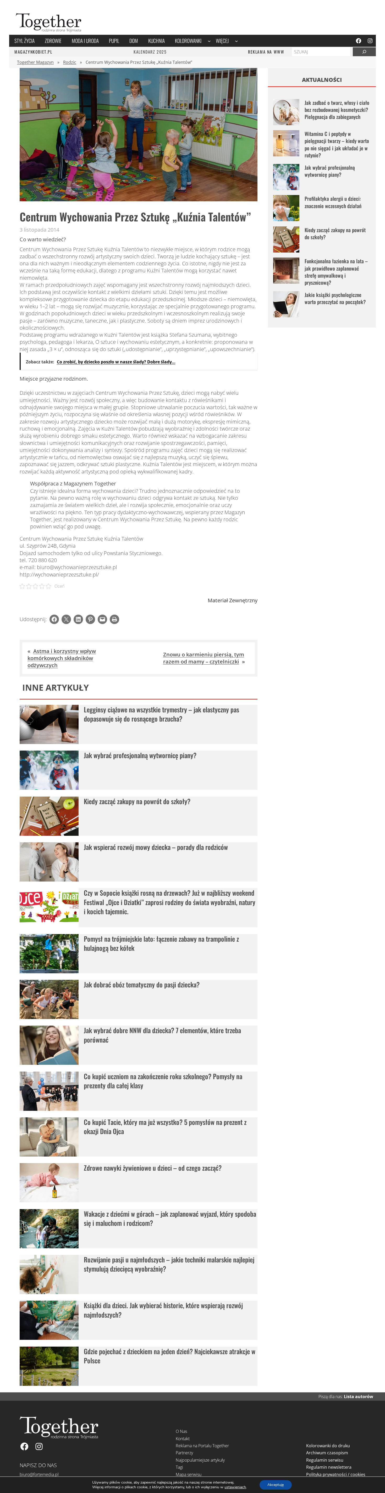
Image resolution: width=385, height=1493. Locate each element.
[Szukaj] (364, 51)
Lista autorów (358, 1396)
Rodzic (69, 62)
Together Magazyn (35, 62)
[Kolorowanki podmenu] (209, 40)
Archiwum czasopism (327, 1453)
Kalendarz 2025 (150, 52)
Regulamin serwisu (324, 1460)
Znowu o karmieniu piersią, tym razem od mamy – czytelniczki (203, 658)
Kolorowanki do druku (328, 1446)
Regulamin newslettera (328, 1467)
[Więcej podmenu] (236, 40)
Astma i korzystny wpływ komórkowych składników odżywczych (62, 658)
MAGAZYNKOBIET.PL (33, 52)
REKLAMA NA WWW (266, 52)
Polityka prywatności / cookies (335, 1474)
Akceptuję (275, 1484)
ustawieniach (235, 1487)
